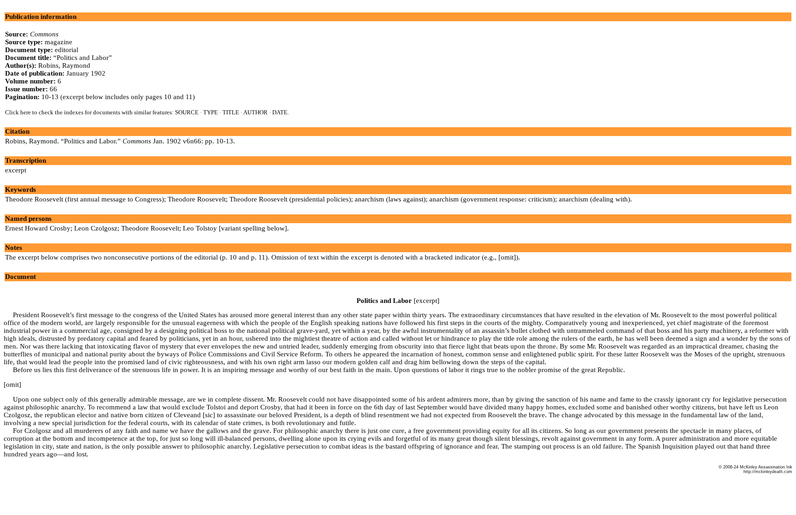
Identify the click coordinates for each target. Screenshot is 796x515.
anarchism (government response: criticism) (492, 199)
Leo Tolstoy (200, 228)
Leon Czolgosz (95, 228)
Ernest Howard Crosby (37, 228)
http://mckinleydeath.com (767, 471)
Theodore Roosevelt (197, 199)
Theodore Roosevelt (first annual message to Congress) (84, 199)
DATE (279, 112)
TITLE (230, 112)
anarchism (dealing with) (594, 199)
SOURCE (187, 112)
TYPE (210, 112)
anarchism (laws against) (390, 199)
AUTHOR (255, 112)
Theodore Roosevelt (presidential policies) (290, 199)
